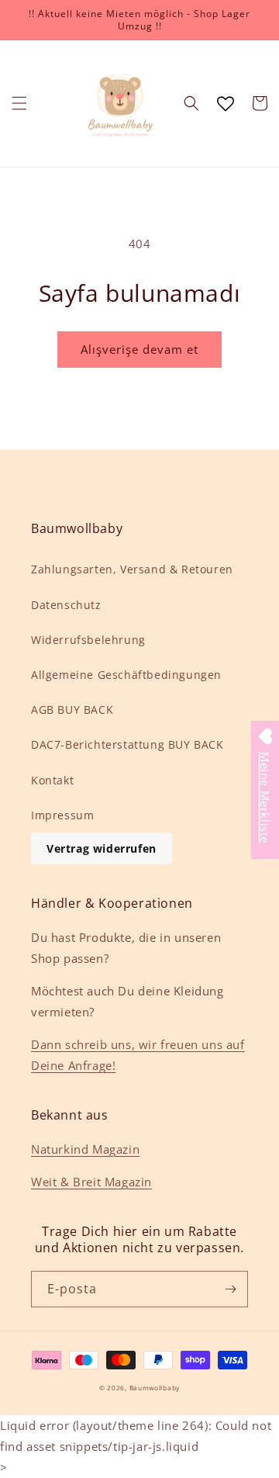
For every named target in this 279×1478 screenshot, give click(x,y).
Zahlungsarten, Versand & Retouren (132, 569)
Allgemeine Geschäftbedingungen (126, 674)
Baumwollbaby (154, 1387)
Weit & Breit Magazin (91, 1181)
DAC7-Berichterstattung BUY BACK (127, 744)
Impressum (62, 815)
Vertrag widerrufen (101, 848)
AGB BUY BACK (72, 709)
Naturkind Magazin (85, 1149)
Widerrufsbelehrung (88, 639)
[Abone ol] (230, 1289)
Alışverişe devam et (139, 349)
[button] (19, 103)
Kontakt (52, 780)
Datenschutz (66, 604)
